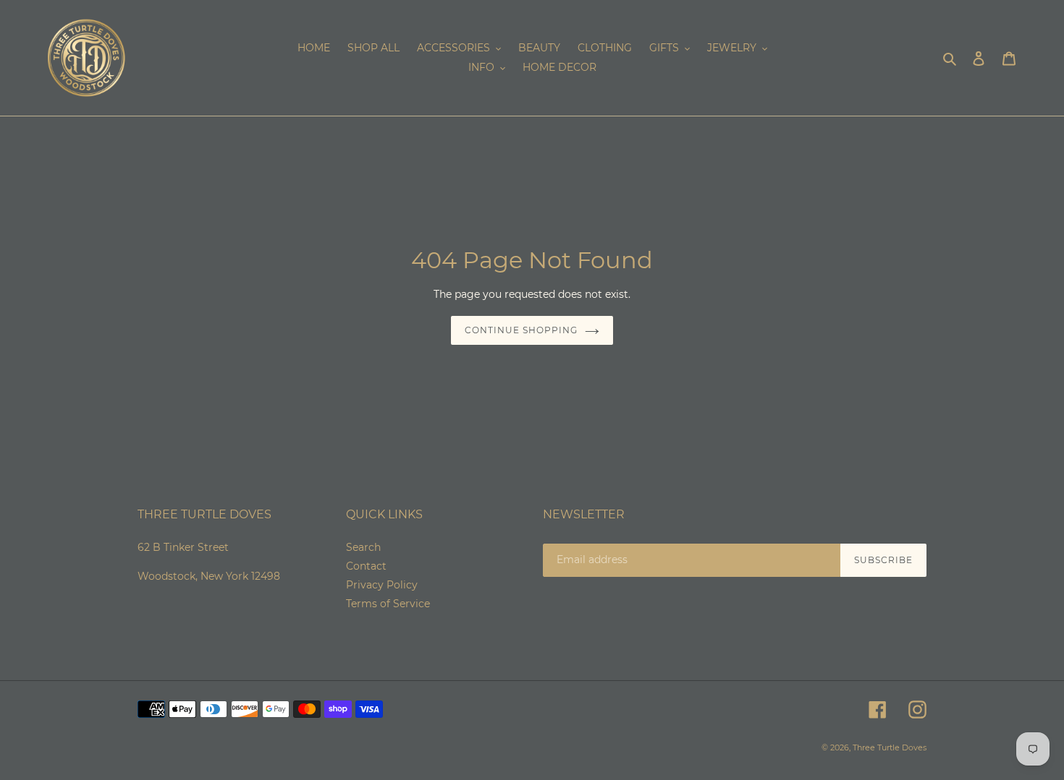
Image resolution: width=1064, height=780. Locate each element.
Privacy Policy (382, 584)
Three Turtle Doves (889, 747)
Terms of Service (388, 603)
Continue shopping (521, 330)
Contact (366, 566)
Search (363, 547)
